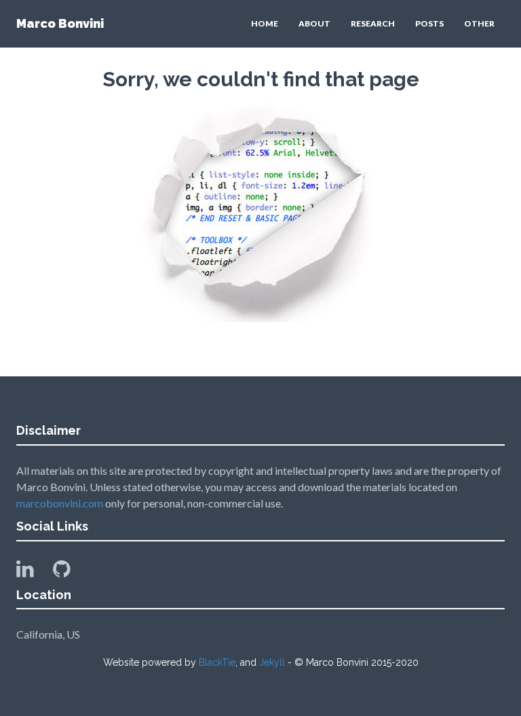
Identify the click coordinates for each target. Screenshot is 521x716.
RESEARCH (373, 23)
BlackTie (217, 662)
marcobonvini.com (59, 503)
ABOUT (314, 23)
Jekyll (272, 662)
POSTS (429, 23)
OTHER (479, 23)
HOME (264, 23)
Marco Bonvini (60, 23)
